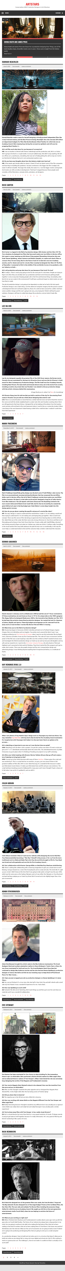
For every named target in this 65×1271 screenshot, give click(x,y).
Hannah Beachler (10, 59)
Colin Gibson (8, 781)
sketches (40, 757)
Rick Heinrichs (9, 1129)
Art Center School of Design (34, 641)
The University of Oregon (24, 632)
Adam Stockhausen (11, 889)
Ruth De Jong (9, 41)
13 (40, 173)
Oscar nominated (7, 416)
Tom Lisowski (15, 64)
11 (34, 173)
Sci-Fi (25, 298)
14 (43, 529)
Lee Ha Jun (6, 303)
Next (7, 19)
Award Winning (7, 177)
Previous (3, 19)
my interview (16, 735)
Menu (7, 13)
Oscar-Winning (18, 177)
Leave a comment (26, 64)
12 (37, 173)
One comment (26, 544)
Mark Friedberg (9, 421)
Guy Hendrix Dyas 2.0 (11, 662)
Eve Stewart (8, 1003)
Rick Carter (7, 182)
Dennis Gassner (9, 539)
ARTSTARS (32, 4)
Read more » (8, 51)
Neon (52, 390)
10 (30, 173)
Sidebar (58, 13)
